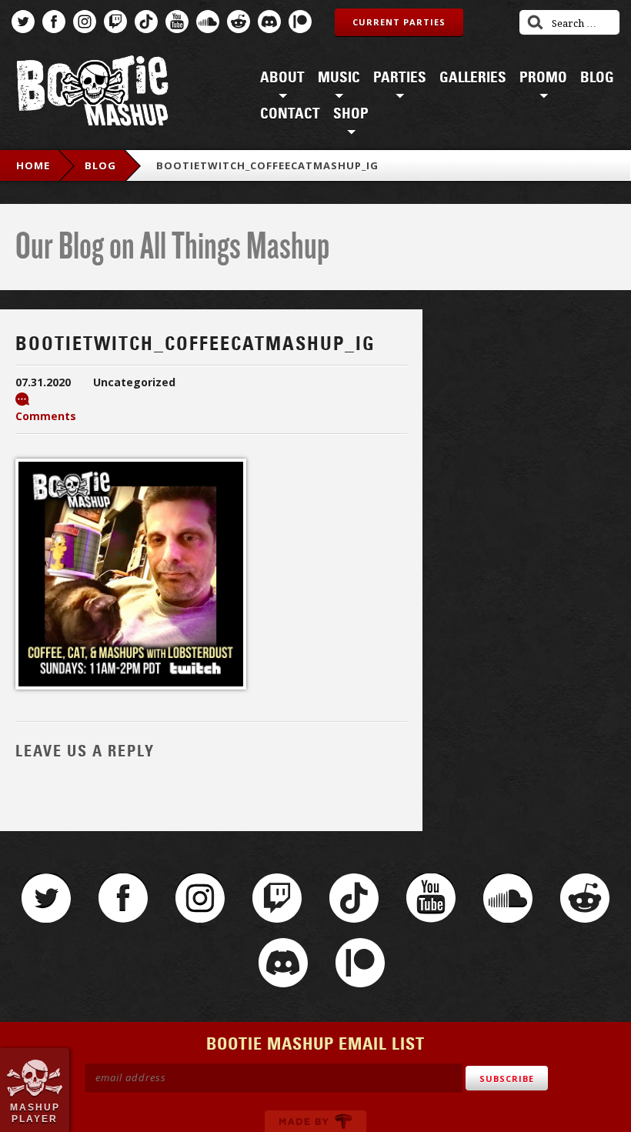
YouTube (177, 21)
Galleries (472, 77)
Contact (290, 113)
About (282, 77)
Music (339, 77)
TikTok (146, 21)
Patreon (300, 21)
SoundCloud (207, 21)
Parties (399, 77)
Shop (351, 113)
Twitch (115, 21)
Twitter (23, 21)
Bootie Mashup (92, 93)
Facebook (53, 21)
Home (33, 165)
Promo (543, 77)
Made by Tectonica (315, 1121)
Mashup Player (35, 1113)
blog (100, 165)
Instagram (84, 21)
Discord (269, 21)
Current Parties (399, 22)
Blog (597, 77)
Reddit (238, 21)
